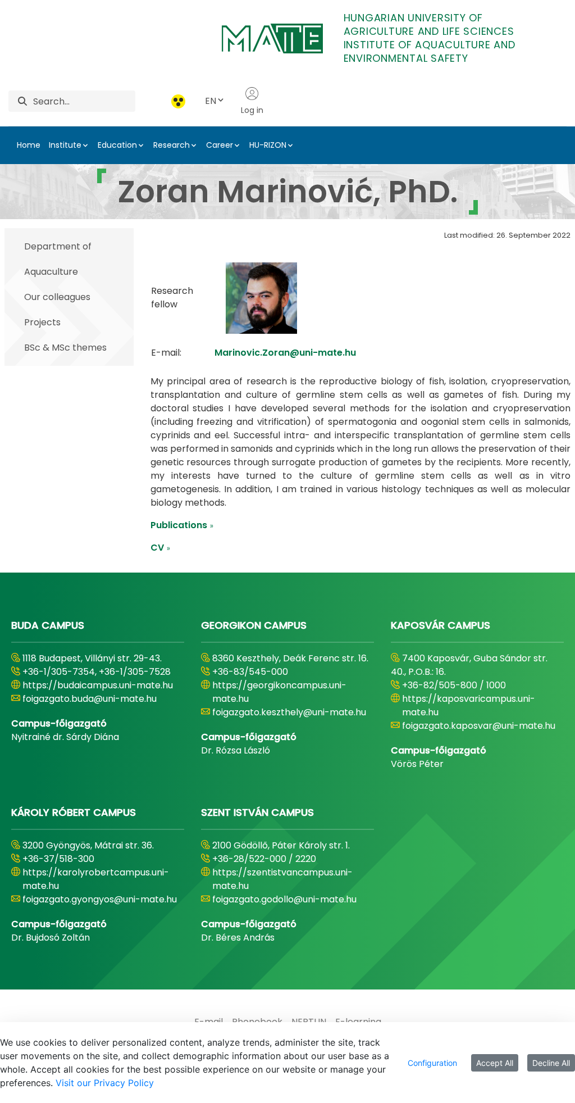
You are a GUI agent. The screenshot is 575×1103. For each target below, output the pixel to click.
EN (210, 100)
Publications (182, 525)
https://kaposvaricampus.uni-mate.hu (468, 705)
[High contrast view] (178, 101)
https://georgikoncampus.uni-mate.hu (279, 692)
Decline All (551, 1063)
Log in (252, 110)
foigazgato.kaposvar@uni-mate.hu (478, 725)
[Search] (22, 101)
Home (28, 145)
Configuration (432, 1063)
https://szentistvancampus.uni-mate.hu (282, 879)
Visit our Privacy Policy (105, 1082)
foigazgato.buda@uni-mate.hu (89, 698)
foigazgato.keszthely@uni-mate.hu (289, 712)
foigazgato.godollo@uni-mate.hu (284, 899)
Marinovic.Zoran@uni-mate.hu (285, 352)
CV (160, 547)
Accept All (494, 1063)
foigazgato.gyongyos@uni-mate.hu (99, 899)
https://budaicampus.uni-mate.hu (97, 685)
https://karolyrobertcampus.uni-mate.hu (95, 879)
